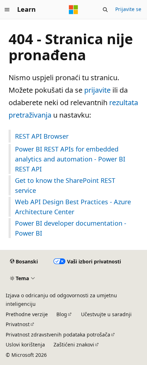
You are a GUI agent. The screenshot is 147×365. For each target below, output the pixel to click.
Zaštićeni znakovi (74, 344)
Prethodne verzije (27, 314)
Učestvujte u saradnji (106, 314)
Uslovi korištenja (25, 344)
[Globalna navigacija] (7, 9)
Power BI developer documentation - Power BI (70, 228)
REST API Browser (42, 136)
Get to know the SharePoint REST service (65, 185)
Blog (61, 314)
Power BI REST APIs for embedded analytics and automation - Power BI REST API (70, 159)
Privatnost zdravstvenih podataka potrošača (58, 334)
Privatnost (18, 324)
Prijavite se (128, 9)
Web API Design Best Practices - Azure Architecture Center (73, 206)
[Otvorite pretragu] (105, 9)
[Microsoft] (73, 9)
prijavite (97, 90)
